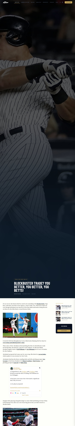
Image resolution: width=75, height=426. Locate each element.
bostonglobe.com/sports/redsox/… (19, 387)
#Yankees (32, 371)
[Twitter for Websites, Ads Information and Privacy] (40, 391)
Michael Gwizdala (17, 293)
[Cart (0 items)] (62, 2)
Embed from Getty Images (7, 312)
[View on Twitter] (39, 368)
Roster (33, 2)
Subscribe (68, 2)
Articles (17, 2)
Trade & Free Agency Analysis (21, 279)
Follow (20, 369)
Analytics (38, 2)
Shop (57, 2)
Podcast (52, 2)
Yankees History (25, 2)
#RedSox (24, 371)
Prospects (45, 2)
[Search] (60, 2)
